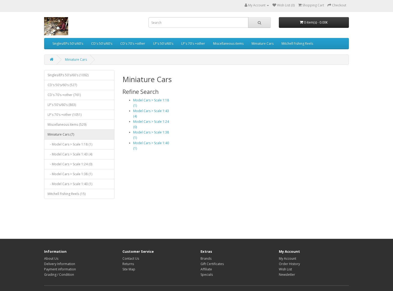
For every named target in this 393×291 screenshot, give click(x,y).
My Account (287, 258)
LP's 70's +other (193, 43)
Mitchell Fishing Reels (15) (67, 194)
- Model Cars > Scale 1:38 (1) (70, 174)
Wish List (285, 269)
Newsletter (287, 274)
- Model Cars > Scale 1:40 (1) (70, 184)
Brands (206, 258)
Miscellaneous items (228, 43)
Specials (207, 274)
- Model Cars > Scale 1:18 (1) (70, 144)
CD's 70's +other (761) (64, 95)
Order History (289, 264)
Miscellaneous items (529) (67, 124)
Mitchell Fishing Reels (297, 43)
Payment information (60, 269)
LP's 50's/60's (163, 43)
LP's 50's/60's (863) (62, 104)
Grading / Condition (59, 274)
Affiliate (206, 269)
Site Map (128, 269)
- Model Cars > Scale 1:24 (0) (70, 164)
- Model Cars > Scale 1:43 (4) (70, 154)
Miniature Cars (262, 43)
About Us (51, 258)
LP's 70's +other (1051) (65, 114)
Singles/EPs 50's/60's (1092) (68, 75)
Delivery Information (59, 264)
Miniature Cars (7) (61, 134)
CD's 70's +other (132, 43)
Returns (128, 264)
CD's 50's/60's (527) (62, 85)
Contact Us (130, 258)
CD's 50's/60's (101, 43)
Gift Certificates (212, 264)
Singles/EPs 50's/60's (67, 43)
